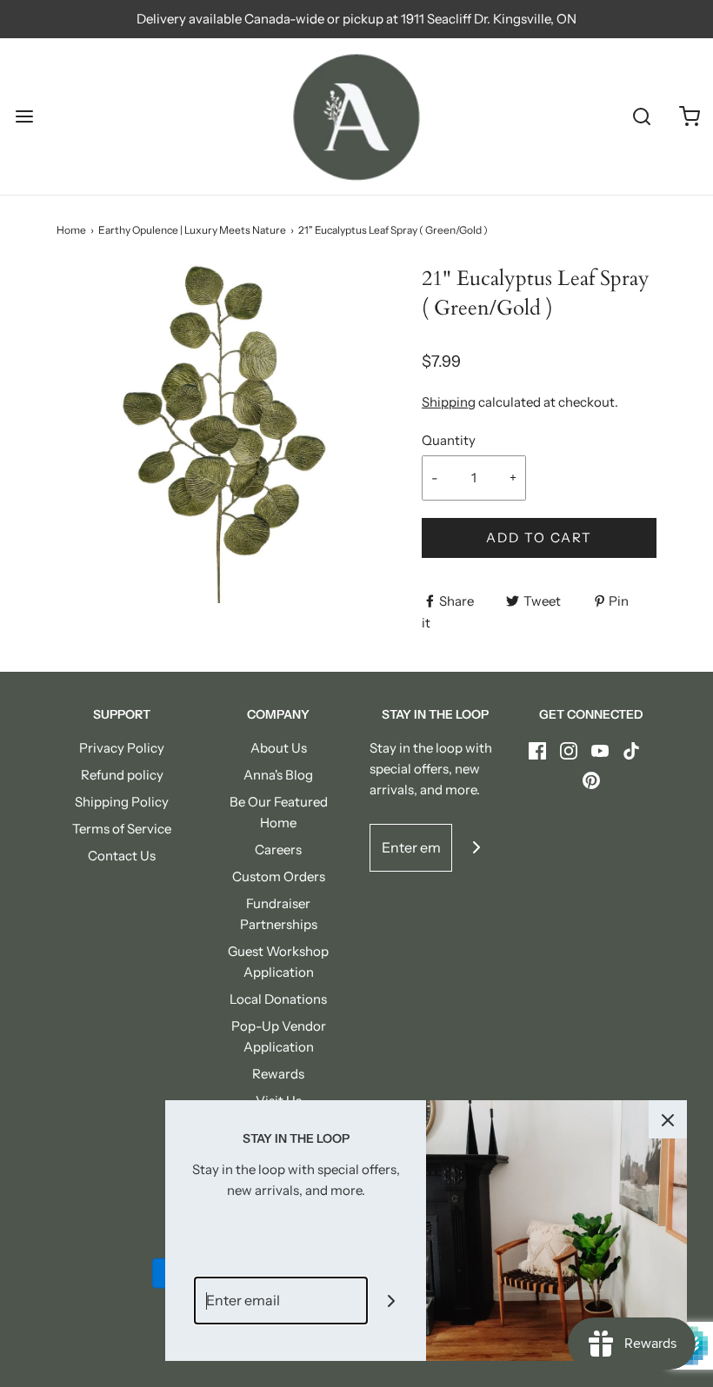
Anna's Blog (278, 774)
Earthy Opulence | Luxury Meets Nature (192, 229)
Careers (278, 849)
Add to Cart (539, 537)
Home (71, 229)
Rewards (278, 1073)
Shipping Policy (122, 801)
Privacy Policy (121, 748)
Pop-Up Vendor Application (278, 1036)
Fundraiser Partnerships (278, 913)
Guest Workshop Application (278, 961)
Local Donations (278, 999)
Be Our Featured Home (279, 812)
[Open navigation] (24, 117)
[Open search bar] (641, 117)
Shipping (449, 402)
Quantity (449, 440)
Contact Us (122, 855)
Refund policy (122, 774)
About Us (278, 748)
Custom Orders (278, 876)
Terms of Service (121, 828)
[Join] (476, 848)
